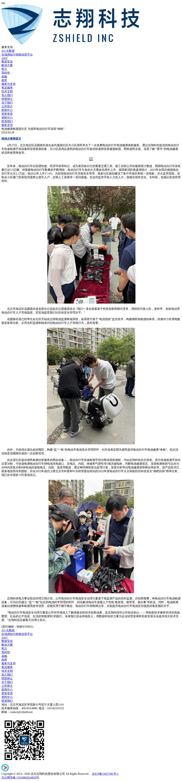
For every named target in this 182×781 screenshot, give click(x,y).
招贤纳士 (7, 98)
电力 (4, 68)
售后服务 (7, 87)
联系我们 (7, 121)
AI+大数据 (8, 50)
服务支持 (7, 125)
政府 (4, 80)
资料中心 (7, 117)
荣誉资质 (7, 113)
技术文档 (7, 91)
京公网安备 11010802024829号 (20, 777)
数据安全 (7, 61)
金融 (4, 76)
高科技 (5, 72)
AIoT (4, 58)
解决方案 (7, 65)
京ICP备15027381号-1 (105, 773)
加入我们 (7, 95)
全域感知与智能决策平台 (17, 54)
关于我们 (7, 102)
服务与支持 (8, 83)
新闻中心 (7, 110)
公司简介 (7, 106)
